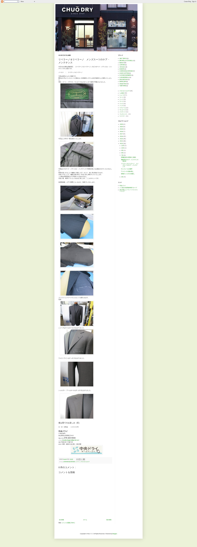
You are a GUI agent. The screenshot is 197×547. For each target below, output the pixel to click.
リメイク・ (123, 116)
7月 (122, 155)
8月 (122, 153)
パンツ (122, 103)
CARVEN (122, 64)
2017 (121, 134)
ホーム (85, 519)
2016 (121, 136)
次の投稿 (61, 519)
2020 (121, 126)
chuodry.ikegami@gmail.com (70, 440)
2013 (121, 143)
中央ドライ (123, 185)
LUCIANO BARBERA (125, 75)
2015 (121, 138)
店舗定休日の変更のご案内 (128, 157)
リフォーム (123, 107)
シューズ (122, 95)
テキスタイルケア (85, 461)
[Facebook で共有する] (84, 459)
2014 (121, 141)
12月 (122, 145)
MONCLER (123, 81)
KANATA (122, 69)
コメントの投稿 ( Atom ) (68, 522)
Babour (122, 62)
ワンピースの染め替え (127, 171)
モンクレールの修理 (126, 169)
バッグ (122, 105)
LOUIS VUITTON (124, 73)
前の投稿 (108, 519)
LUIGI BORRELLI (124, 77)
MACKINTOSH (124, 79)
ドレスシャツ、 (124, 114)
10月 (122, 148)
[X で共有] (82, 459)
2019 (121, 129)
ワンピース (123, 110)
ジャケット (123, 112)
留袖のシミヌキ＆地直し (128, 173)
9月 (122, 150)
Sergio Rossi (123, 83)
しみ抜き (122, 93)
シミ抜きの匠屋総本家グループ (128, 187)
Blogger (114, 533)
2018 (121, 131)
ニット (122, 99)
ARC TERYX (123, 58)
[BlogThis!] (79, 459)
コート (122, 97)
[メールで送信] (77, 459)
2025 (121, 124)
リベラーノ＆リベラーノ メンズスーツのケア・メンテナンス (129, 165)
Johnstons (122, 67)
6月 (122, 177)
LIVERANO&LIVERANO (69, 461)
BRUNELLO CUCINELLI (126, 60)
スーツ (78, 461)
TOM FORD (123, 85)
